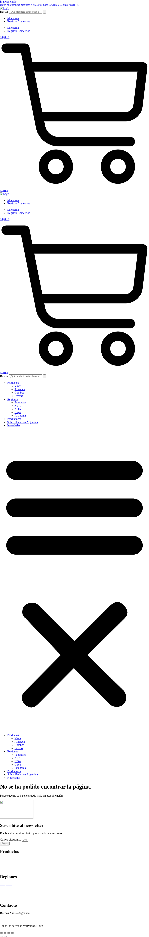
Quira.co (55, 925)
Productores (14, 418)
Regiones (12, 399)
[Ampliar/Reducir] (1, 933)
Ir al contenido (8, 1)
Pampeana (20, 402)
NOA (18, 409)
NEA (18, 405)
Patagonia (20, 415)
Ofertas (19, 395)
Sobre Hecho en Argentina (22, 422)
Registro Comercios (18, 21)
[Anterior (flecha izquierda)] (1, 936)
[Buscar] (44, 12)
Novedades (13, 425)
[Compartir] (8, 933)
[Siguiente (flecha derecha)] (5, 936)
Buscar (4, 11)
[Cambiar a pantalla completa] (5, 933)
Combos (19, 392)
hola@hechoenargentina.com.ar (18, 919)
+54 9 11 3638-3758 (11, 916)
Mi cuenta (13, 18)
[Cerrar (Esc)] (12, 933)
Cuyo (18, 412)
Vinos (18, 386)
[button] (74, 580)
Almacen (20, 389)
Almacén (5, 862)
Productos (13, 382)
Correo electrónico (11, 839)
